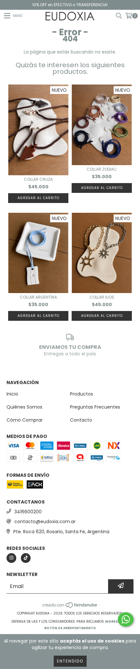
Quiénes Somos (24, 407)
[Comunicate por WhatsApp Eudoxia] (125, 619)
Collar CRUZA (38, 179)
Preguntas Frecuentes (95, 407)
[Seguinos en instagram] (11, 558)
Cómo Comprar (25, 420)
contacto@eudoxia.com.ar (45, 521)
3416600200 (28, 511)
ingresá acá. (117, 621)
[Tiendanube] (70, 606)
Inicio (12, 394)
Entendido (70, 661)
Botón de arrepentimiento (70, 628)
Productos (81, 394)
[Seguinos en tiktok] (26, 558)
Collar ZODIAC (102, 169)
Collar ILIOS (102, 297)
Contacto (81, 420)
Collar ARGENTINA (38, 297)
